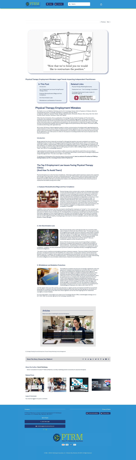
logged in (34, 398)
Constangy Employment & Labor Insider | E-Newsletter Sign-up (83, 92)
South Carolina (46, 115)
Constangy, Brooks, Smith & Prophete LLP (76, 111)
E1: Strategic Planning (30, 351)
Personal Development (39, 351)
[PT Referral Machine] (33, 2)
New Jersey (86, 114)
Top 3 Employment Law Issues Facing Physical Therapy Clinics (51, 90)
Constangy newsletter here (67, 296)
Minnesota (74, 114)
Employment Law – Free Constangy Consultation (85, 89)
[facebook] (43, 429)
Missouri (80, 114)
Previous (103, 22)
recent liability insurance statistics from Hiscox (49, 152)
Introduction (42, 86)
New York (91, 114)
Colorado (51, 114)
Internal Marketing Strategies (70, 145)
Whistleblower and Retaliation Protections (50, 100)
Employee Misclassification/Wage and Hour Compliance (50, 94)
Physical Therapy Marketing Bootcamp (82, 86)
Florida (56, 114)
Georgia (61, 114)
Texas (57, 115)
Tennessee (53, 115)
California (46, 114)
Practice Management (61, 351)
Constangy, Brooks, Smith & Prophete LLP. (62, 158)
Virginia (64, 115)
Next (108, 22)
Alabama (40, 114)
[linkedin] (46, 429)
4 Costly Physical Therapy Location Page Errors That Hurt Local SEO (66, 335)
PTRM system (60, 144)
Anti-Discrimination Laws (46, 97)
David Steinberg (42, 367)
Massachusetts (67, 114)
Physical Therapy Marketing (50, 351)
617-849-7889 (41, 296)
